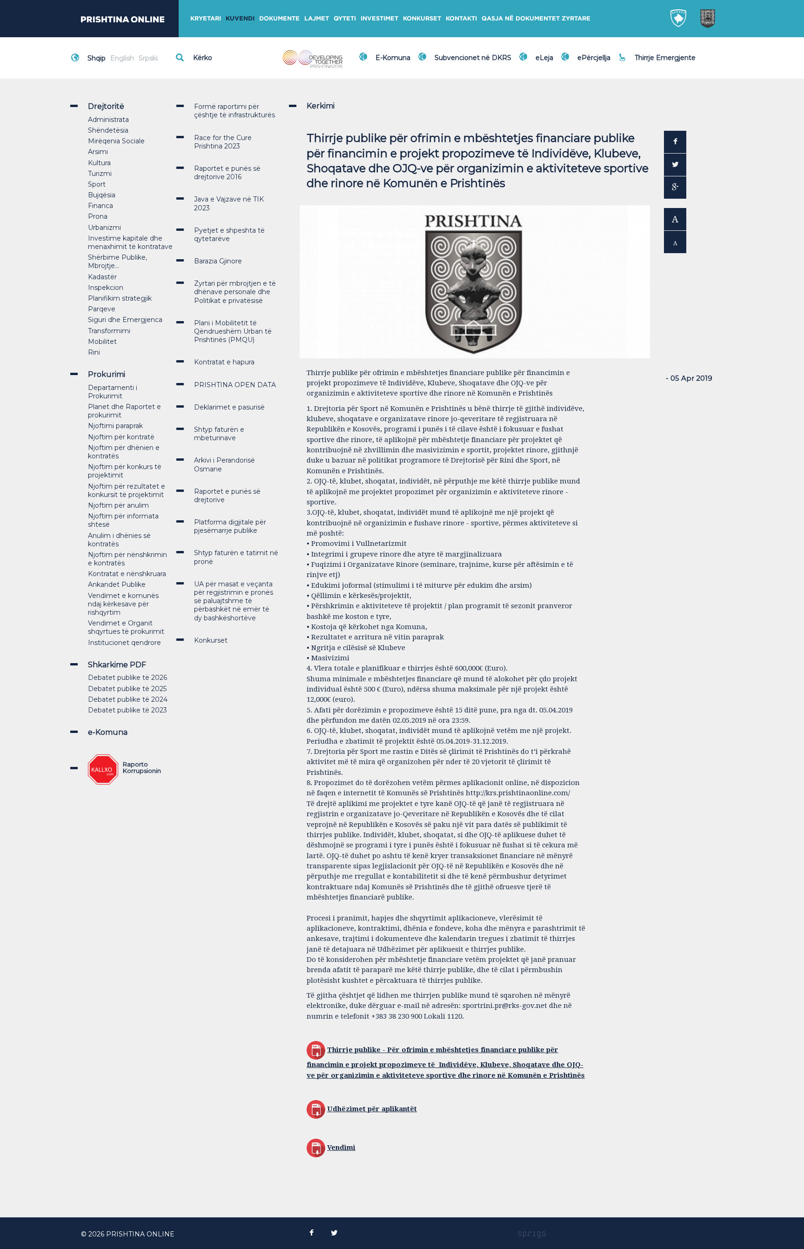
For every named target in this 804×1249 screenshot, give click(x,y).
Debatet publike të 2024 (128, 699)
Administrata (108, 119)
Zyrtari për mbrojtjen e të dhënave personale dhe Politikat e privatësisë (235, 291)
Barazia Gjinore (218, 261)
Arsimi (98, 152)
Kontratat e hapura (224, 362)
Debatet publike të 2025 (127, 689)
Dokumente (279, 18)
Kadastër (102, 277)
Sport (97, 184)
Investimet (379, 18)
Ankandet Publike (117, 584)
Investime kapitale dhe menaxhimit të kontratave (130, 242)
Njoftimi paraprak (115, 426)
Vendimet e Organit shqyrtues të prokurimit (126, 627)
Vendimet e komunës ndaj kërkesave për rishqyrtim (123, 604)
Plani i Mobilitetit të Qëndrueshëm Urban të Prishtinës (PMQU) (233, 331)
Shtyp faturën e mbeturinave (219, 433)
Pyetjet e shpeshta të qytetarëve (229, 234)
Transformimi (109, 331)
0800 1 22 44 (657, 62)
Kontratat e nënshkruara (127, 574)
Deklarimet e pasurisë (229, 407)
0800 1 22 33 (657, 52)
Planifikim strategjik (120, 298)
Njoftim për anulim (118, 505)
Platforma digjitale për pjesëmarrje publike (230, 526)
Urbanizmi (104, 227)
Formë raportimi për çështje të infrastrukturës (234, 110)
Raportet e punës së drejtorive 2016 (227, 172)
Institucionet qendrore (124, 642)
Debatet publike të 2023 (127, 710)
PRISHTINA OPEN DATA (235, 385)
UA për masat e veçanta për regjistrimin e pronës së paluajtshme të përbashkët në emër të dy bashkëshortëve (233, 601)
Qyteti (345, 18)
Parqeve (101, 309)
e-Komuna (107, 732)
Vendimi (341, 1147)
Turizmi (100, 173)
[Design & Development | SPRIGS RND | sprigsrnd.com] (531, 1234)
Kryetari (205, 18)
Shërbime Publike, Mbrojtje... (117, 261)
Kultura (99, 163)
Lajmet (316, 18)
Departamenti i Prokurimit (112, 391)
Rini (94, 352)
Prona (97, 216)
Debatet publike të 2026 (127, 677)
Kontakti (461, 18)
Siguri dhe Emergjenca (125, 320)
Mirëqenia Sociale (116, 141)
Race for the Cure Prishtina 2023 (223, 142)
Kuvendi (240, 18)
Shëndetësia (108, 130)
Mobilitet (102, 341)
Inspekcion (105, 287)
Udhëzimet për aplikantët (372, 1109)
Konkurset (422, 18)
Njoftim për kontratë (121, 437)
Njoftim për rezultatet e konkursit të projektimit (126, 490)
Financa (100, 205)
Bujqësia (101, 195)
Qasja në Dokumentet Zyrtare (536, 18)
